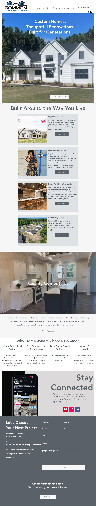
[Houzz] (91, 12)
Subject (44, 443)
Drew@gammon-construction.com (18, 454)
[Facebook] (77, 409)
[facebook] (85, 12)
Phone (66, 429)
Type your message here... (51, 450)
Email (44, 429)
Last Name (67, 422)
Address (44, 436)
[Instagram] (88, 12)
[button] (73, 7)
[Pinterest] (65, 409)
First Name (45, 422)
